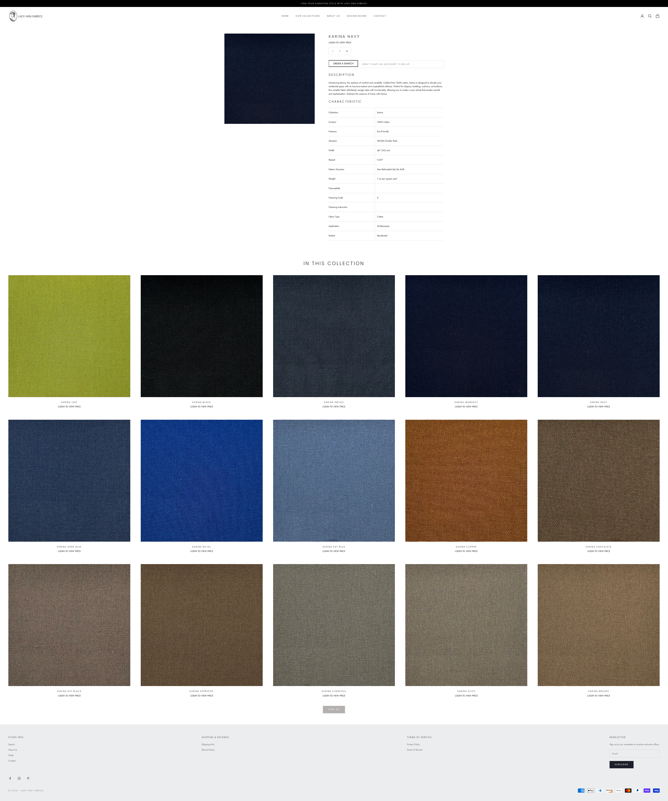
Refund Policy (208, 749)
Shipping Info (208, 744)
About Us (333, 15)
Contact (380, 15)
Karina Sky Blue (334, 546)
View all (334, 709)
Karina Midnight (466, 402)
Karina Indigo (334, 402)
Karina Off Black (69, 691)
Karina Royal (201, 546)
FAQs (11, 755)
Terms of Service (415, 749)
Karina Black (201, 402)
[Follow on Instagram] (19, 778)
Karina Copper (466, 546)
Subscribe (622, 764)
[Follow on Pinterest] (28, 778)
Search (11, 744)
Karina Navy (598, 402)
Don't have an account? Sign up (386, 64)
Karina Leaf (69, 402)
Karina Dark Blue (69, 546)
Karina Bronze (598, 691)
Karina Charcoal (334, 691)
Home (285, 15)
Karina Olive (466, 691)
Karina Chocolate (599, 546)
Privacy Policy (413, 744)
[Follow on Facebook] (10, 778)
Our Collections (308, 15)
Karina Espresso (201, 691)
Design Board (357, 15)
